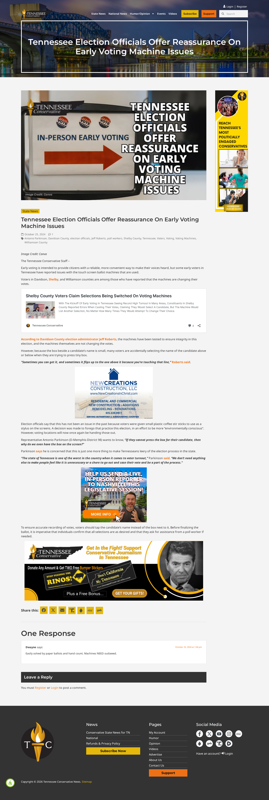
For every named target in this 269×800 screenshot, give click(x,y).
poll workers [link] (114, 238)
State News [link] (98, 13)
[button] (44, 610)
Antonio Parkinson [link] (36, 238)
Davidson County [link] (58, 238)
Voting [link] (170, 238)
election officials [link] (80, 238)
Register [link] (40, 688)
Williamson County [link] (36, 242)
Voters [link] (161, 238)
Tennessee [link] (149, 238)
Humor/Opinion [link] (140, 13)
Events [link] (161, 13)
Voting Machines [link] (185, 238)
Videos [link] (173, 13)
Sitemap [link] (87, 781)
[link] (10, 782)
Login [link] (55, 688)
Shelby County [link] (132, 238)
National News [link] (118, 13)
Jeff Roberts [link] (98, 238)
